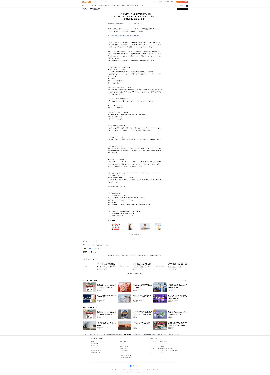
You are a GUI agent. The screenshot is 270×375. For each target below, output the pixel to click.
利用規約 (132, 369)
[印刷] (98, 248)
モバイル (132, 5)
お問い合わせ (123, 348)
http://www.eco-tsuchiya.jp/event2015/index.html (127, 35)
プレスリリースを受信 (169, 1)
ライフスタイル (111, 5)
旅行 (96, 5)
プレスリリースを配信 (157, 1)
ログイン (122, 344)
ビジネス (123, 5)
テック (127, 5)
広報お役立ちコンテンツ (96, 352)
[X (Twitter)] (93, 248)
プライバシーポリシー (140, 369)
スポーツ (118, 5)
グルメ (92, 5)
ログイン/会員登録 (183, 1)
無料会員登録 (123, 341)
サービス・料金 (94, 343)
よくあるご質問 (123, 350)
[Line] (95, 248)
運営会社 (114, 369)
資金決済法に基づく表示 (152, 369)
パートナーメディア (95, 347)
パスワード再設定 (124, 346)
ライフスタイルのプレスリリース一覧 (95, 334)
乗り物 (136, 5)
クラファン (141, 5)
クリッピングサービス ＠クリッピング (158, 341)
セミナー (122, 359)
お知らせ (122, 353)
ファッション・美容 (102, 5)
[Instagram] (136, 366)
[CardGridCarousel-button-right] (161, 227)
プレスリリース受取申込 (125, 355)
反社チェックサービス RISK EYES (157, 353)
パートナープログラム (123, 369)
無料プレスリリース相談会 (126, 357)
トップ (83, 334)
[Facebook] (90, 248)
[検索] (187, 6)
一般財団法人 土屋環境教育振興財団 (116, 23)
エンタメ (87, 5)
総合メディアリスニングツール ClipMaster (159, 344)
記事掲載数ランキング (96, 350)
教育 (98, 245)
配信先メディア (94, 345)
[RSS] (139, 366)
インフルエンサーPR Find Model (157, 346)
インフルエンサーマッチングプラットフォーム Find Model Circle (164, 350)
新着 (83, 5)
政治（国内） (92, 245)
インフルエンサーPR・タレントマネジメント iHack (161, 348)
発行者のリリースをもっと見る (135, 273)
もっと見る (183, 280)
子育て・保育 (104, 245)
